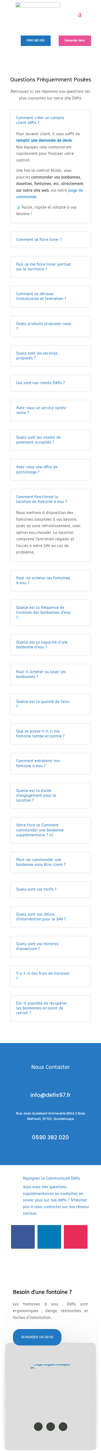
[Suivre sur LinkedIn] (49, 1237)
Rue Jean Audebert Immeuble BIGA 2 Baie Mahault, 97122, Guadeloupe (50, 1116)
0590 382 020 (35, 40)
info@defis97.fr (50, 1095)
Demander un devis (37, 1337)
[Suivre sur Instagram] (76, 1237)
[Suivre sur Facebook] (23, 1237)
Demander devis (75, 40)
